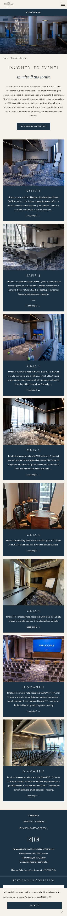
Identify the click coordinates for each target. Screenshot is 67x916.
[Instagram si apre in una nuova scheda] (36, 839)
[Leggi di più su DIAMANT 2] (33, 742)
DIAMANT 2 (33, 771)
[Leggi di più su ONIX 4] (33, 582)
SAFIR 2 (33, 275)
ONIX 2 (33, 450)
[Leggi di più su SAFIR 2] (33, 247)
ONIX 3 (33, 534)
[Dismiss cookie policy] (62, 911)
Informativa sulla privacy (33, 828)
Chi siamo (34, 816)
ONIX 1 (33, 366)
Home (5, 58)
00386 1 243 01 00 (38, 858)
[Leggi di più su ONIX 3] (33, 506)
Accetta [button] (34, 905)
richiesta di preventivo (33, 126)
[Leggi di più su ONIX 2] (33, 421)
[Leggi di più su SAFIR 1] (33, 162)
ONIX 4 (33, 611)
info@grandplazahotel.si (36, 862)
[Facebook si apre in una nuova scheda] (30, 839)
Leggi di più (46, 897)
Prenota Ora (33, 12)
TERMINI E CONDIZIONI (33, 822)
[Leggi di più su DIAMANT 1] (33, 658)
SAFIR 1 (33, 191)
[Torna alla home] (9, 4)
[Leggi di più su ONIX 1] (33, 337)
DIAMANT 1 (33, 687)
